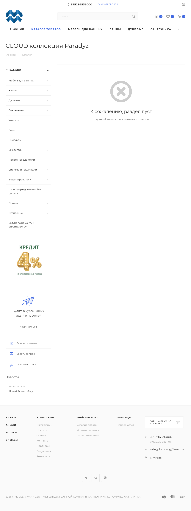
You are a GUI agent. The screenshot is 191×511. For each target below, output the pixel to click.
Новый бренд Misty (21, 390)
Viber (96, 478)
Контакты (42, 440)
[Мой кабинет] (183, 5)
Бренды (12, 439)
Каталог (12, 417)
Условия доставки (88, 430)
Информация (88, 417)
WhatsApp (105, 478)
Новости (12, 377)
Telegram (86, 478)
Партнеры (43, 445)
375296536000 (81, 4)
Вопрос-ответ (125, 424)
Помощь (124, 417)
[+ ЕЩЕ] (180, 29)
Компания (45, 417)
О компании (44, 424)
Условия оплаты (87, 424)
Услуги (11, 432)
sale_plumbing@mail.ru (167, 449)
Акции (11, 424)
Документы (44, 451)
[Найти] (133, 16)
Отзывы (41, 435)
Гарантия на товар (88, 435)
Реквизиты (43, 456)
